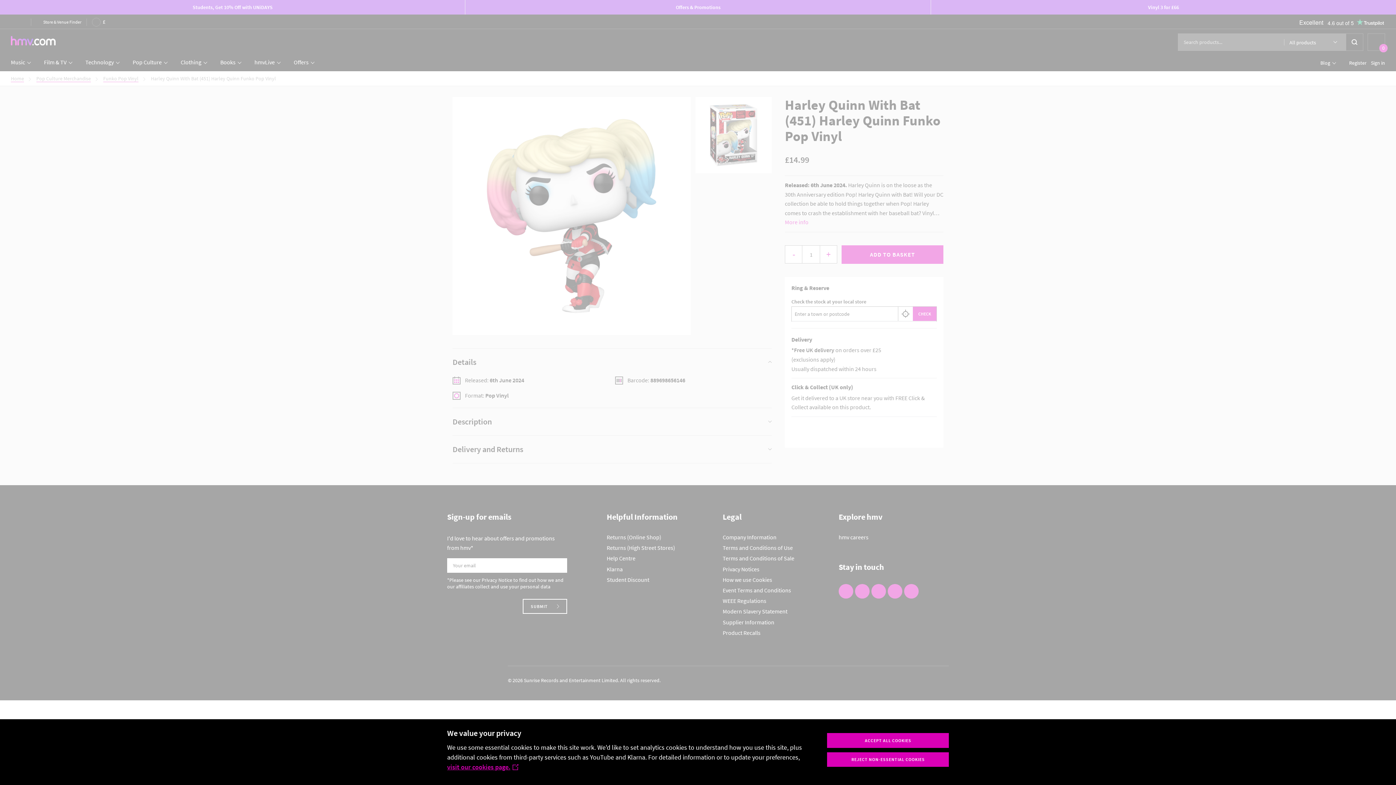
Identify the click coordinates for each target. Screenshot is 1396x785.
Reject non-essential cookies (888, 759)
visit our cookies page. (478, 767)
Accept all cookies (888, 740)
